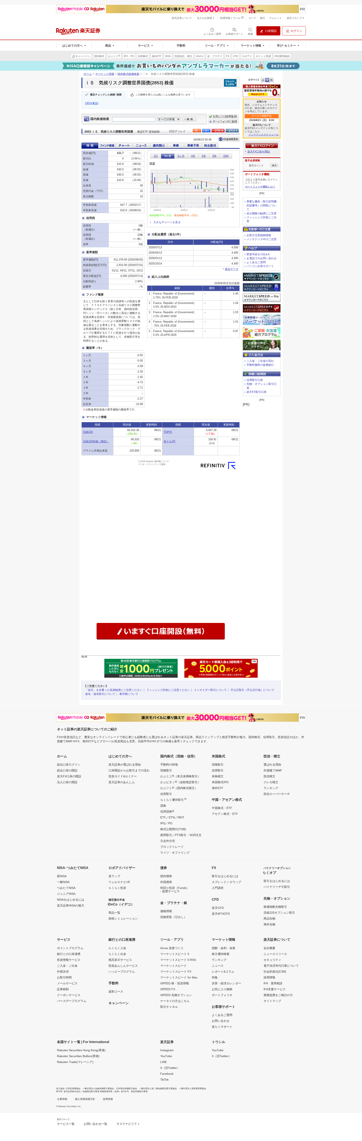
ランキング (271, 788)
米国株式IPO (220, 782)
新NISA (62, 876)
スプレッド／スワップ (226, 882)
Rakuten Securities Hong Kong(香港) (81, 1050)
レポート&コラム (223, 971)
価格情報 (166, 911)
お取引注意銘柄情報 (259, 235)
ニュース (218, 965)
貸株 (163, 805)
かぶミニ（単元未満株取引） (180, 776)
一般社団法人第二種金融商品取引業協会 (158, 1088)
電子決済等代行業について (281, 965)
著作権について (128, 694)
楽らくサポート (222, 1026)
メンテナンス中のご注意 (262, 239)
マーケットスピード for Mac (179, 977)
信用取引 (166, 794)
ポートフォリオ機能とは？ (260, 186)
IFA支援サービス (275, 989)
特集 (215, 977)
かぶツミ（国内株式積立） (179, 788)
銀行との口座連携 (68, 954)
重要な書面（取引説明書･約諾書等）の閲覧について (262, 205)
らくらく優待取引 (173, 799)
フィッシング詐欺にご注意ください (168, 690)
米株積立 (218, 776)
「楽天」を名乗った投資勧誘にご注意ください (113, 690)
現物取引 (166, 770)
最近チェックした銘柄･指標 (106, 94)
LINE (163, 1062)
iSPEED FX (167, 989)
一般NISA (63, 882)
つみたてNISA (66, 888)
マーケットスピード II (174, 954)
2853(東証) (92, 103)
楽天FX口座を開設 (258, 151)
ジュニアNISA (66, 893)
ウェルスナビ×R (119, 882)
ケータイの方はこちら (175, 1001)
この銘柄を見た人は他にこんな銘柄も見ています (163, 94)
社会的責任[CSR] (275, 971)
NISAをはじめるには (70, 899)
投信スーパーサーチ (277, 794)
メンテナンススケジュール (263, 134)
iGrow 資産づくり (172, 948)
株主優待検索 (220, 954)
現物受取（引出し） (173, 917)
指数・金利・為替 (223, 948)
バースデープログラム (71, 1001)
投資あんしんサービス (123, 965)
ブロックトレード (172, 846)
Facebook (166, 1073)
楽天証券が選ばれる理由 (125, 764)
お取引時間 (64, 977)
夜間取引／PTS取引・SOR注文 (181, 835)
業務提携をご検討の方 (278, 995)
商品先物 (269, 918)
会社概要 (269, 948)
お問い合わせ (220, 1020)
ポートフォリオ (222, 995)
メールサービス (67, 983)
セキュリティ (272, 959)
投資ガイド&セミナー (123, 776)
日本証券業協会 (73, 1088)
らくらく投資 (117, 888)
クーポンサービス (68, 995)
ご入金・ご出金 (67, 965)
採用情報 (269, 977)
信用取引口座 (255, 380)
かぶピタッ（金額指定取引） (180, 782)
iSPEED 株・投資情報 (174, 983)
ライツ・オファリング (175, 852)
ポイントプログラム (70, 948)
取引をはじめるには (225, 876)
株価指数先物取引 (275, 906)
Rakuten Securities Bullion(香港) (78, 1056)
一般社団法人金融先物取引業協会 (98, 1088)
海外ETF (217, 788)
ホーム (88, 74)
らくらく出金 (117, 954)
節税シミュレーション (123, 918)
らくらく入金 (117, 948)
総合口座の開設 (67, 770)
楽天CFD (218, 907)
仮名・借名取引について (100, 694)
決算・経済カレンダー (226, 983)
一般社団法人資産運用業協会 (192, 1088)
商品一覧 (114, 912)
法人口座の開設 (67, 782)
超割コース (116, 991)
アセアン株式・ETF (225, 813)
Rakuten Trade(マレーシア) (75, 1062)
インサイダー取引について (210, 690)
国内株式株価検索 (128, 74)
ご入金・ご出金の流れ (260, 360)
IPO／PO (166, 823)
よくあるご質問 (256, 262)
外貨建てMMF (273, 770)
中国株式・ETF (222, 808)
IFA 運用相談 (273, 983)
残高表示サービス (120, 959)
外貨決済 (63, 971)
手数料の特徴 (169, 764)
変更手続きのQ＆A (258, 254)
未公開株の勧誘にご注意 (262, 213)
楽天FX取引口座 (256, 391)
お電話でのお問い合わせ (262, 258)
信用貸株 (167, 811)
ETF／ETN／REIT (172, 817)
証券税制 (63, 989)
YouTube (166, 1056)
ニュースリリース (275, 954)
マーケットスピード (173, 965)
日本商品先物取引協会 (126, 1088)
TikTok (164, 1079)
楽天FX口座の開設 (69, 776)
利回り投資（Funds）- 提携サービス (174, 889)
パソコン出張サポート (260, 266)
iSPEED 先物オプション (176, 995)
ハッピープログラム (122, 971)
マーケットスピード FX (175, 971)
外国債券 (166, 882)
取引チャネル (169, 1006)
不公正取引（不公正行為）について (252, 690)
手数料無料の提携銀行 (260, 364)
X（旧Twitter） (170, 1067)
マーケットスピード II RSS (178, 959)
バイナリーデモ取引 (277, 886)
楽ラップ (114, 876)
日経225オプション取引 (279, 912)
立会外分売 (167, 841)
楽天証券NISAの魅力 (70, 905)
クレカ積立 (271, 782)
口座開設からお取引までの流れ (129, 770)
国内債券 (166, 876)
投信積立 (269, 776)
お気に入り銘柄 (222, 989)
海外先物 (269, 924)
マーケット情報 (104, 74)
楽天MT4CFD (221, 913)
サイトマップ (272, 1001)
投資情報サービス (68, 959)
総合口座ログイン (68, 764)
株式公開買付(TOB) (173, 829)
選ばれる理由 (272, 764)
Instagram (167, 1050)
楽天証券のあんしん (122, 782)
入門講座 (218, 888)
